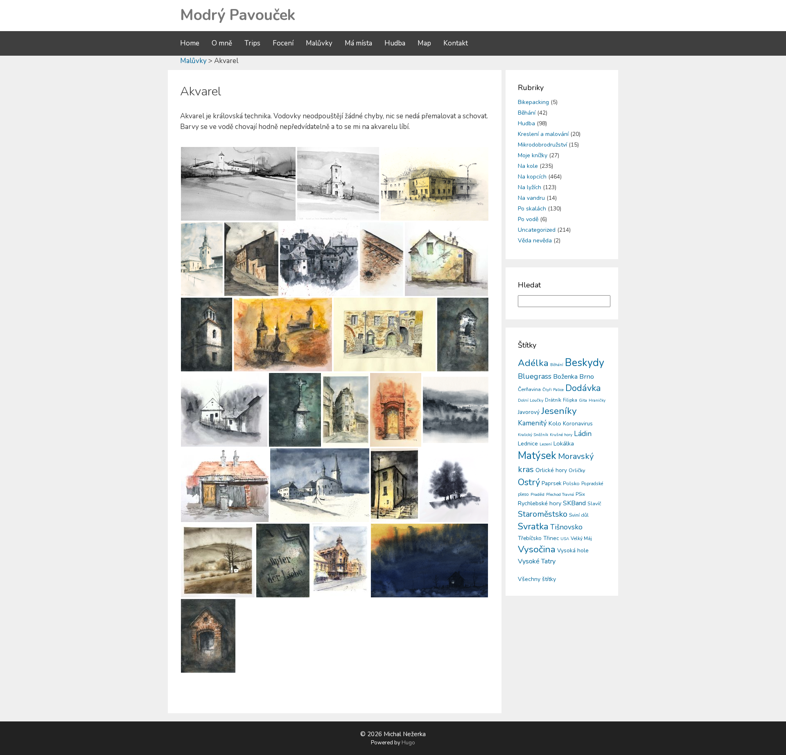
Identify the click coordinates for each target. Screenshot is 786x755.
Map (424, 43)
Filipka (570, 400)
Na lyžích (529, 187)
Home (189, 43)
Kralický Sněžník (533, 435)
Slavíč (594, 503)
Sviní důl (579, 514)
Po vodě (528, 219)
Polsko (571, 483)
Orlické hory (551, 470)
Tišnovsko (566, 527)
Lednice (528, 444)
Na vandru (531, 198)
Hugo (408, 742)
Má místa (358, 43)
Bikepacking (533, 102)
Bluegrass (534, 376)
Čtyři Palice (553, 390)
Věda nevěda (535, 240)
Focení (283, 43)
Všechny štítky (537, 579)
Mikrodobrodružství (542, 145)
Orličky (577, 470)
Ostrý (529, 482)
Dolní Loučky (530, 400)
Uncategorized (537, 230)
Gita (583, 400)
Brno (586, 376)
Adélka (533, 363)
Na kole (528, 166)
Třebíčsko (530, 538)
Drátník (553, 400)
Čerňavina (529, 389)
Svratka (533, 526)
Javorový (529, 412)
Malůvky (319, 43)
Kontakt (455, 43)
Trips (252, 43)
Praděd (537, 494)
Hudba (394, 43)
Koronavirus (578, 423)
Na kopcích (532, 177)
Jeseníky (559, 411)
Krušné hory (561, 435)
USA (564, 539)
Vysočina (537, 549)
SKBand (574, 503)
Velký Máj (581, 538)
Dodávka (583, 388)
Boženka (565, 376)
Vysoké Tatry (537, 561)
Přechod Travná (560, 494)
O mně (222, 43)
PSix (580, 494)
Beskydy (584, 363)
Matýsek (537, 456)
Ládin (583, 434)
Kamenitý (532, 423)
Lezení (546, 444)
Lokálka (563, 443)
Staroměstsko (542, 514)
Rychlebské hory (539, 503)
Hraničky (597, 400)
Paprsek (551, 483)
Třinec (551, 538)
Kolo (555, 423)
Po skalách (532, 208)
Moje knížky (532, 155)
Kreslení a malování (543, 134)
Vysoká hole (573, 550)
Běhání (526, 113)
